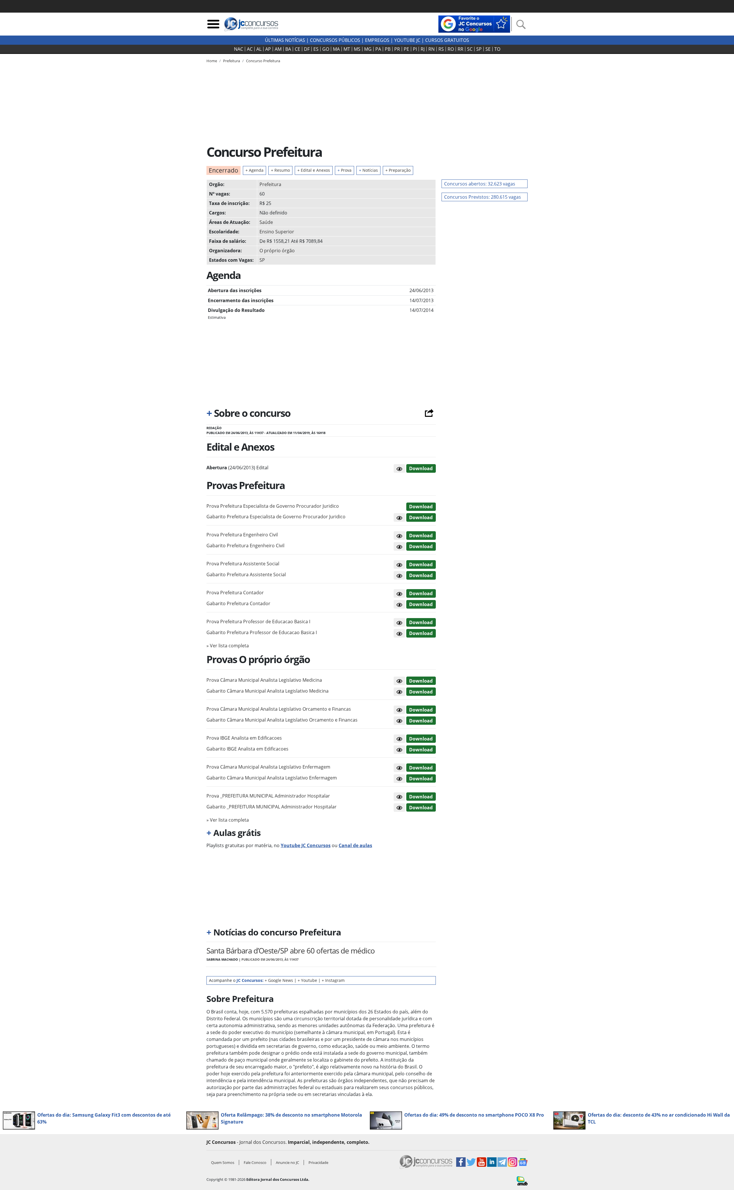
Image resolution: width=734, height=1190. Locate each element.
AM (278, 49)
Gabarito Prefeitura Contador (238, 603)
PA (378, 49)
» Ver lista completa (227, 645)
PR (397, 49)
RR (460, 49)
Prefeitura (270, 184)
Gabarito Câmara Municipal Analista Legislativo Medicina (267, 691)
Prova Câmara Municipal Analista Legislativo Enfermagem (268, 767)
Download (421, 468)
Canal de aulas (355, 845)
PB (388, 49)
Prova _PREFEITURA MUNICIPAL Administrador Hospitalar (268, 796)
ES (316, 49)
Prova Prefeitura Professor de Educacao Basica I (258, 621)
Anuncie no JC (287, 1162)
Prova (344, 170)
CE (297, 49)
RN (431, 49)
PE (406, 49)
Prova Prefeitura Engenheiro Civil (242, 535)
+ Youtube (307, 980)
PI (415, 49)
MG (368, 49)
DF (307, 49)
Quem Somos (222, 1162)
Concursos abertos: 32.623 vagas (479, 184)
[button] (399, 468)
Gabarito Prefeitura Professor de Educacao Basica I (261, 632)
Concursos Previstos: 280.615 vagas (482, 197)
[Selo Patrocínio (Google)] (474, 23)
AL (258, 49)
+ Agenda (254, 170)
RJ (423, 49)
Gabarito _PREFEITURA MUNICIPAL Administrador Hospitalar (271, 807)
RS (441, 49)
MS (357, 49)
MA (336, 49)
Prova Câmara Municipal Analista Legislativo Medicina (264, 680)
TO (497, 49)
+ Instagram (333, 980)
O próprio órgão (277, 250)
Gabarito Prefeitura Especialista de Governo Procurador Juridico (275, 516)
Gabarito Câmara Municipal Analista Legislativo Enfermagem (271, 778)
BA (288, 49)
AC (250, 49)
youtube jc (407, 40)
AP (268, 49)
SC (470, 49)
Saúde (266, 222)
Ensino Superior (276, 231)
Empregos (377, 40)
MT (346, 49)
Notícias (368, 170)
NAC (238, 49)
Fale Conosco (255, 1162)
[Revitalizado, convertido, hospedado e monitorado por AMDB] (522, 1180)
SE (488, 49)
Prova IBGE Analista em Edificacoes (244, 738)
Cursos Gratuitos (447, 40)
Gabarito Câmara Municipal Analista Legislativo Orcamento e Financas (282, 720)
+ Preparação (398, 170)
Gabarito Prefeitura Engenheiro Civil (245, 545)
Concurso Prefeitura (263, 60)
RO (451, 49)
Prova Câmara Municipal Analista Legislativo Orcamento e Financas (278, 709)
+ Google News (279, 980)
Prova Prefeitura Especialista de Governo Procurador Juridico (272, 506)
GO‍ (325, 49)
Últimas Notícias (285, 40)
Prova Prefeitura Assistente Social (242, 563)
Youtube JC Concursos (306, 845)
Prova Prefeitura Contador (235, 592)
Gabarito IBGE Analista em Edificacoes (247, 749)
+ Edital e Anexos (313, 170)
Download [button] (421, 506)
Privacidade (318, 1162)
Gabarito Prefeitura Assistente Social (246, 574)
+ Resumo (280, 170)
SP (479, 49)
